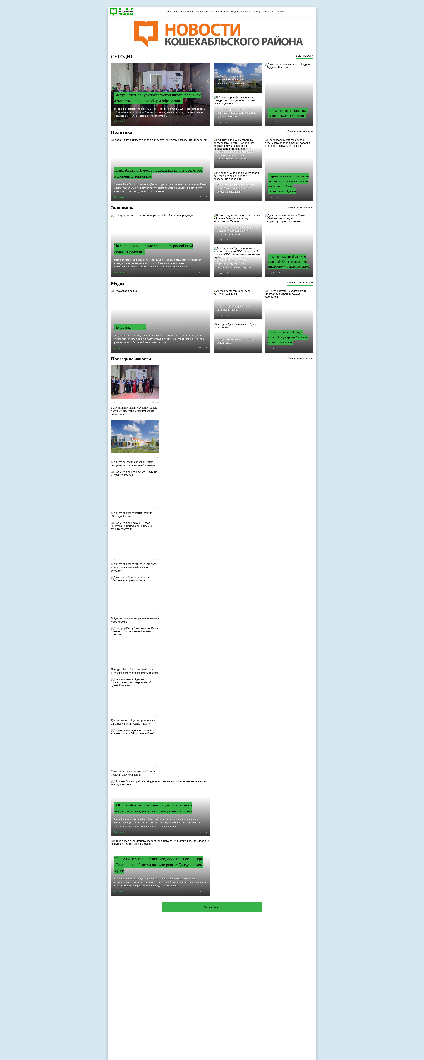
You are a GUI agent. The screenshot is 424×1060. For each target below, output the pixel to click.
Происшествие (219, 11)
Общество (202, 11)
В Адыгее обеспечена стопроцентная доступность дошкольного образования (133, 463)
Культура (246, 11)
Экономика (186, 11)
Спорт (258, 11)
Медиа (280, 11)
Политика (171, 11)
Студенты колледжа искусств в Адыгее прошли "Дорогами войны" (133, 773)
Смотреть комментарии (300, 131)
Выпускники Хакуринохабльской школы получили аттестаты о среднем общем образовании (134, 411)
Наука (234, 11)
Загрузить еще (212, 907)
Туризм (269, 11)
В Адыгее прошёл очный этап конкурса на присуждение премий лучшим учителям (133, 567)
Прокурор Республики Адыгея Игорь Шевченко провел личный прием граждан (135, 671)
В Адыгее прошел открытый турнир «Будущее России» (131, 514)
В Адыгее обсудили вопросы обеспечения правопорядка (135, 620)
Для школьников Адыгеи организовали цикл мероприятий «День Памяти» (133, 722)
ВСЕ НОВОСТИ (304, 55)
